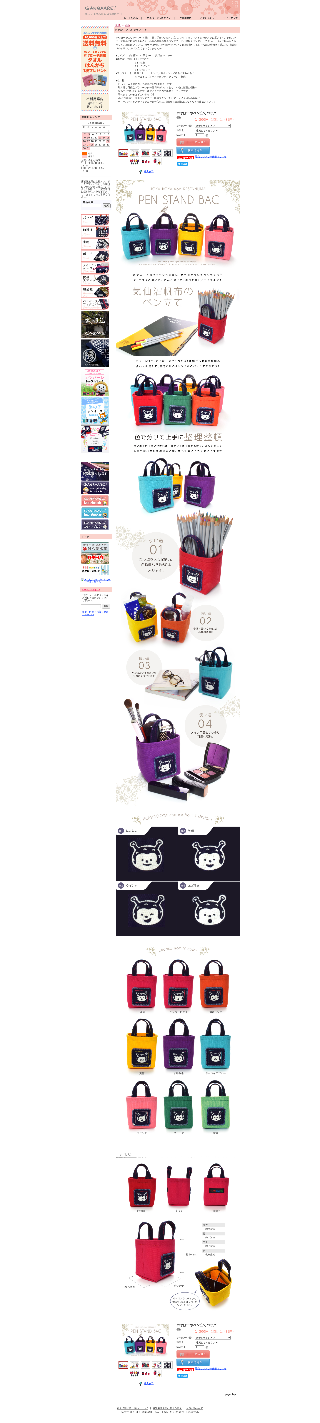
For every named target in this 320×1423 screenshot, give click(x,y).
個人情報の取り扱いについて (132, 1408)
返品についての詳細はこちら (210, 156)
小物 (127, 25)
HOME (118, 25)
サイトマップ (230, 18)
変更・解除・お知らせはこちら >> (95, 613)
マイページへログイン (159, 18)
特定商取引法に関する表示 (167, 1408)
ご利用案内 (185, 18)
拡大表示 (149, 171)
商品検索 (88, 202)
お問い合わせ (207, 18)
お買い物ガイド (194, 1408)
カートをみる (131, 18)
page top (230, 1394)
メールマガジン (91, 589)
